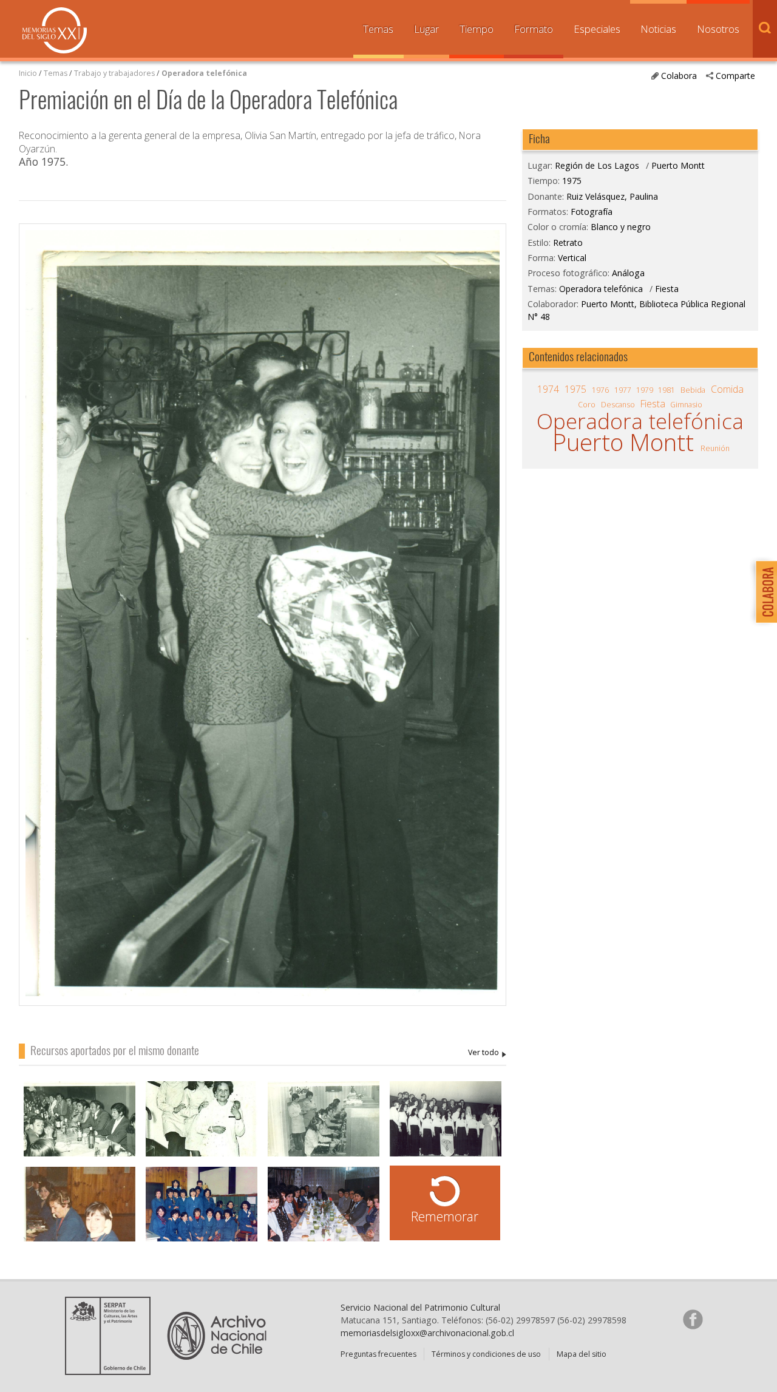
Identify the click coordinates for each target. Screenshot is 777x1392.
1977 (622, 390)
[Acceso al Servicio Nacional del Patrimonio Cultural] (111, 1370)
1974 (548, 389)
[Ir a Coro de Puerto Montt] (445, 1124)
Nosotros (718, 29)
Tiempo (477, 29)
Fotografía (591, 211)
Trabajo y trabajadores (114, 73)
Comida (727, 389)
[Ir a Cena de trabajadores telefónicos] (79, 1124)
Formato (533, 29)
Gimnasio (686, 404)
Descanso (618, 404)
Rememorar (444, 1216)
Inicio (28, 73)
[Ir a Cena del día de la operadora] (323, 1210)
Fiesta (667, 288)
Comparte (735, 75)
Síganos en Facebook (692, 1319)
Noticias (658, 29)
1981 (666, 390)
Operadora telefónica (204, 73)
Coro (586, 404)
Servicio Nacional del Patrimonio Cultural (420, 1307)
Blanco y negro (621, 227)
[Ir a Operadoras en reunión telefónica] (201, 1210)
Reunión (715, 448)
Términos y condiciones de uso (486, 1354)
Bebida (692, 390)
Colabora (679, 75)
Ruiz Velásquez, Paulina (487, 1053)
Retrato (568, 242)
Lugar (426, 29)
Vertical (572, 257)
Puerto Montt (678, 165)
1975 (572, 180)
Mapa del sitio (581, 1354)
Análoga (628, 273)
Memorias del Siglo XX (54, 30)
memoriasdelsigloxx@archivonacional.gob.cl (427, 1333)
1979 (644, 390)
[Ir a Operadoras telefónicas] (201, 1124)
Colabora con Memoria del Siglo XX (763, 591)
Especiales (597, 29)
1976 (600, 390)
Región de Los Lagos (597, 165)
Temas (378, 29)
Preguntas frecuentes (378, 1354)
